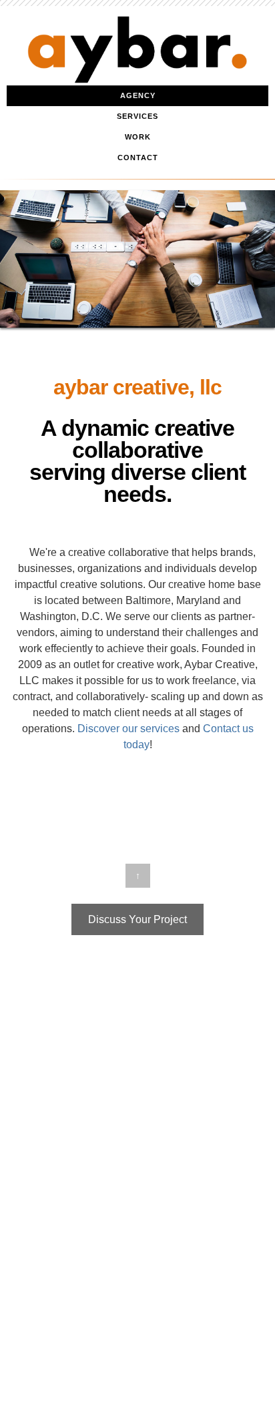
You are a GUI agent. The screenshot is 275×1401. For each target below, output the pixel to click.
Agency (138, 95)
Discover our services (128, 728)
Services (137, 116)
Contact (137, 158)
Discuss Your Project (137, 919)
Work (138, 137)
